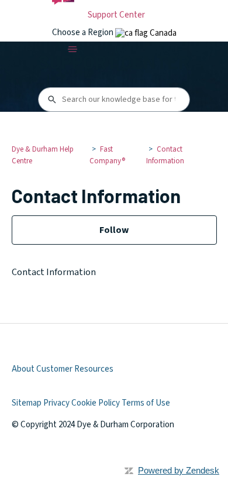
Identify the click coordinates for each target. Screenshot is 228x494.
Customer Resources (74, 369)
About (23, 369)
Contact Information (165, 155)
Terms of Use (146, 403)
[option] (146, 33)
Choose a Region (83, 32)
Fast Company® (107, 155)
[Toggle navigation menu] (73, 49)
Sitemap (27, 403)
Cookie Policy (95, 403)
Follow (114, 230)
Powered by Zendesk (178, 470)
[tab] (146, 33)
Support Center (116, 15)
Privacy (56, 403)
